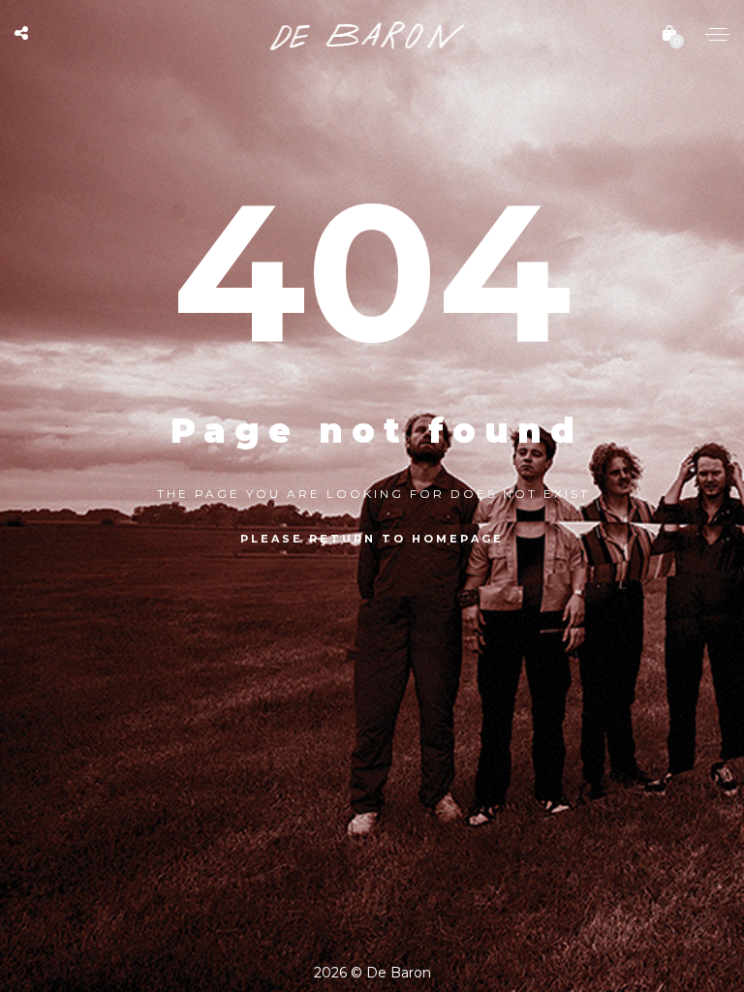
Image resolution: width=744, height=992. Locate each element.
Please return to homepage (372, 538)
